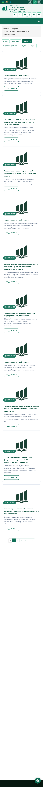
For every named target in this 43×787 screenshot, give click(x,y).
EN (39, 2)
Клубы (23, 46)
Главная (6, 29)
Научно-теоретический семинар (16, 75)
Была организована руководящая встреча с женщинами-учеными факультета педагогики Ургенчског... (21, 266)
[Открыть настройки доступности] (38, 781)
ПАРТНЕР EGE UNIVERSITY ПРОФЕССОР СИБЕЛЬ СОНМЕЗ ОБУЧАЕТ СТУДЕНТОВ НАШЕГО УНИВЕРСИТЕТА (19, 122)
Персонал (16, 41)
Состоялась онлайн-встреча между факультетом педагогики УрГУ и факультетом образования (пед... (18, 459)
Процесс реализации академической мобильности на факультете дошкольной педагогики (20, 173)
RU (35, 2)
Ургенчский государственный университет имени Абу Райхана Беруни (17, 8)
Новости (27, 41)
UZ (30, 2)
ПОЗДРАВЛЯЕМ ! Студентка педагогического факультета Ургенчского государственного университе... (21, 408)
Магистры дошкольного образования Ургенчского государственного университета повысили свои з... (21, 511)
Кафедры (15, 29)
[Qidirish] (38, 21)
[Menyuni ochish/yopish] (5, 21)
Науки (32, 46)
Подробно (10, 88)
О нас (5, 41)
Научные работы (10, 46)
